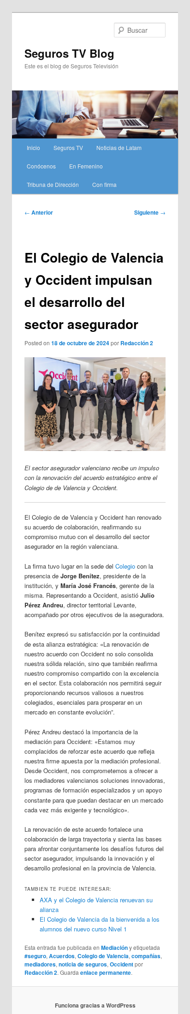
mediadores (40, 964)
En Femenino (86, 166)
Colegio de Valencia (103, 956)
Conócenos (41, 166)
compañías (145, 956)
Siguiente (150, 212)
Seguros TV (68, 147)
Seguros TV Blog (69, 53)
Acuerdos (62, 956)
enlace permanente (105, 972)
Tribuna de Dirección (53, 184)
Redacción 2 (136, 343)
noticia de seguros (83, 964)
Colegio (125, 566)
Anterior (38, 212)
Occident (121, 964)
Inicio (33, 147)
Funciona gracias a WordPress (95, 1005)
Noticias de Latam (119, 147)
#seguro (35, 956)
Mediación (114, 947)
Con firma (104, 184)
